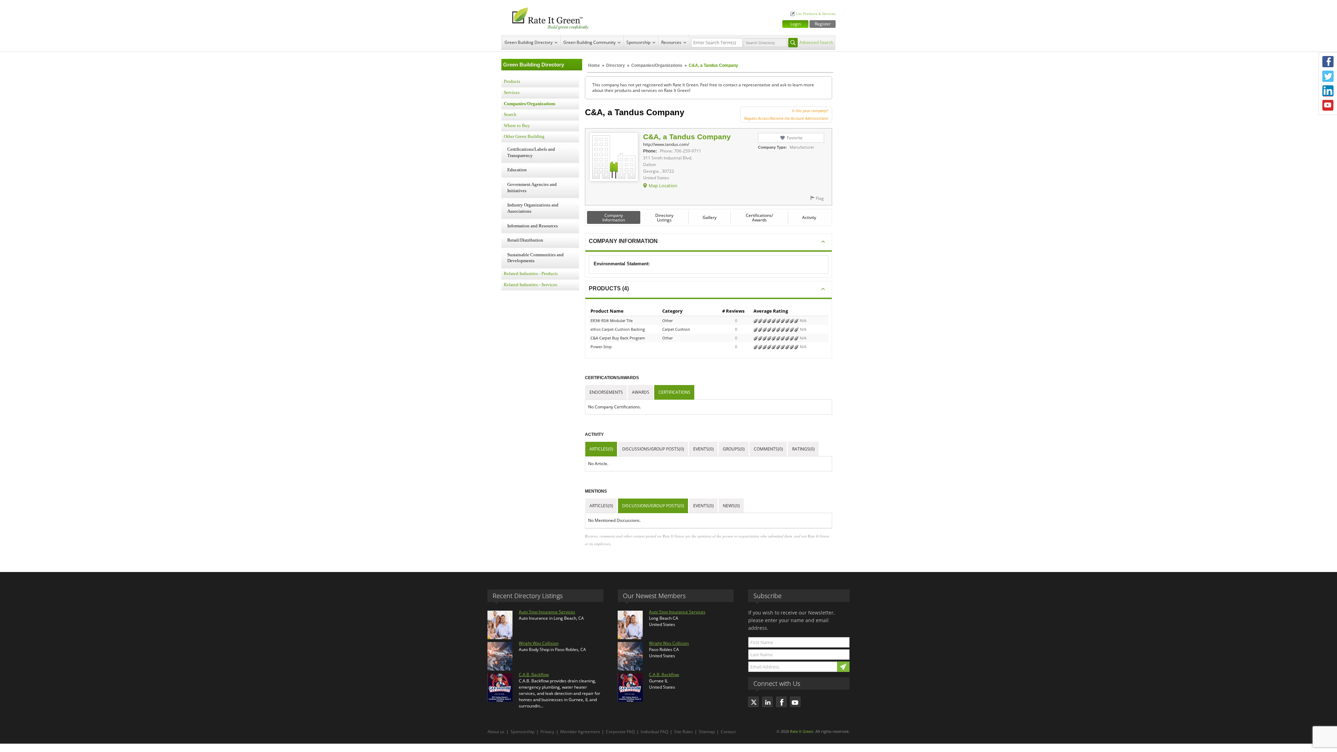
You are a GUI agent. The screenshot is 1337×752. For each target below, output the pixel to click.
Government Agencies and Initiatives (532, 187)
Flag (820, 198)
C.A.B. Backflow (534, 674)
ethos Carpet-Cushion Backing (618, 329)
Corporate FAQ (620, 732)
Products (512, 81)
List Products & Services (816, 13)
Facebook (1328, 61)
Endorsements (606, 392)
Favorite (795, 138)
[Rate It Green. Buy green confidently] (546, 17)
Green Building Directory (529, 42)
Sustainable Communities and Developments (535, 258)
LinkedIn (1328, 90)
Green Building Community (589, 42)
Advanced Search (816, 42)
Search (510, 114)
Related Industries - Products (531, 273)
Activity (809, 217)
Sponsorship (638, 42)
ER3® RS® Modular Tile (612, 320)
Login (795, 24)
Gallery (710, 217)
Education (517, 169)
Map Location (663, 185)
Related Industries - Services (530, 284)
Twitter (1328, 76)
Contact (728, 732)
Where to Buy (517, 125)
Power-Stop (601, 346)
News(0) (731, 506)
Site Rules (683, 732)
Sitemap (707, 732)
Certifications (674, 392)
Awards (640, 392)
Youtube (1328, 105)
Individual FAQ (654, 732)
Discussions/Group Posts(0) (653, 449)
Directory (615, 65)
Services (511, 92)
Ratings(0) (803, 449)
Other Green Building (524, 136)
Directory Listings (664, 217)
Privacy (547, 732)
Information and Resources (532, 226)
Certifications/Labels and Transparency (531, 152)
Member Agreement (580, 732)
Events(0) (703, 449)
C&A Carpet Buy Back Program (618, 337)
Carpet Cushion (676, 329)
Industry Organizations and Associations (532, 208)
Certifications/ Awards (759, 217)
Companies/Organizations (656, 65)
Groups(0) (734, 449)
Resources (671, 42)
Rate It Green (801, 731)
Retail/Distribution (525, 240)
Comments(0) (768, 449)
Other (667, 320)
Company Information (613, 217)
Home (594, 65)
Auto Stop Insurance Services (547, 612)
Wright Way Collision (538, 643)
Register (823, 24)
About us (496, 732)
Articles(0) (601, 449)
